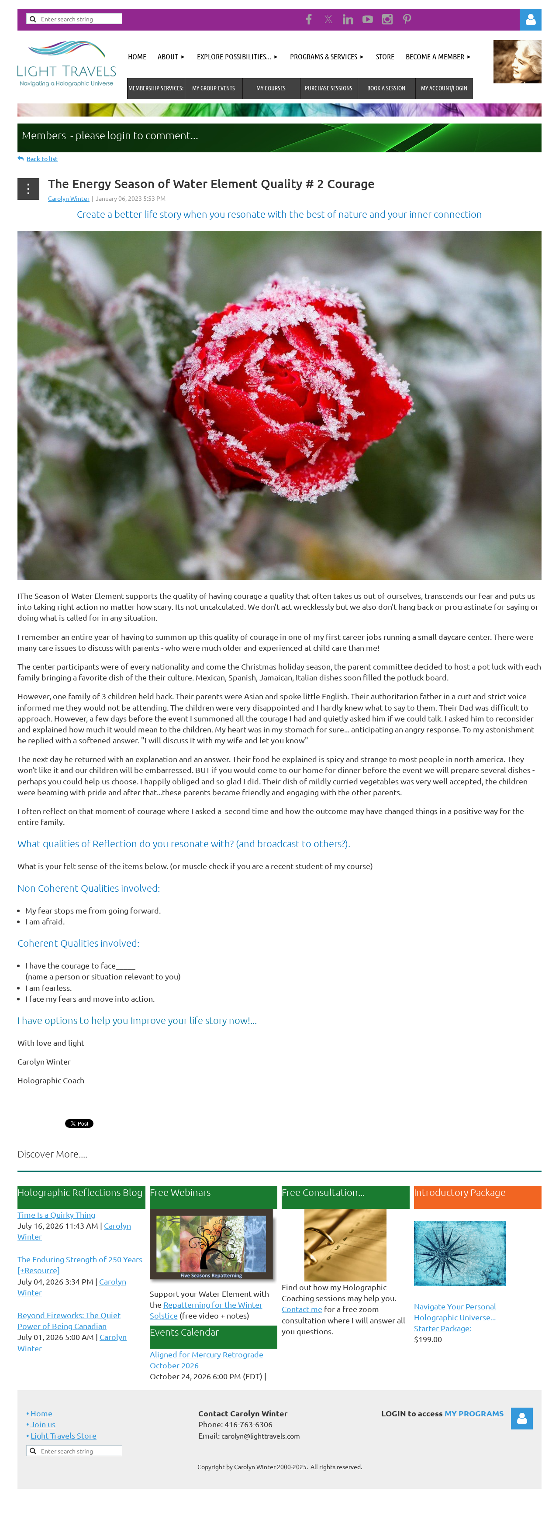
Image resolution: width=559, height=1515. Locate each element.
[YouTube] (368, 19)
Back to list (42, 159)
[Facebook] (309, 19)
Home (41, 1413)
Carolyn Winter (69, 198)
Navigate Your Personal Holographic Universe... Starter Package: (455, 1317)
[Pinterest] (407, 19)
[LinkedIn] (348, 19)
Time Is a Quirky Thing (56, 1214)
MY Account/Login (444, 88)
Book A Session (386, 88)
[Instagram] (387, 19)
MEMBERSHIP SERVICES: (155, 88)
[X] (328, 19)
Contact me (302, 1308)
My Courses (271, 88)
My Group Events (213, 88)
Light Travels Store (64, 1435)
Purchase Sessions (328, 88)
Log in (522, 1418)
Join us (43, 1424)
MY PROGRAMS (474, 1413)
